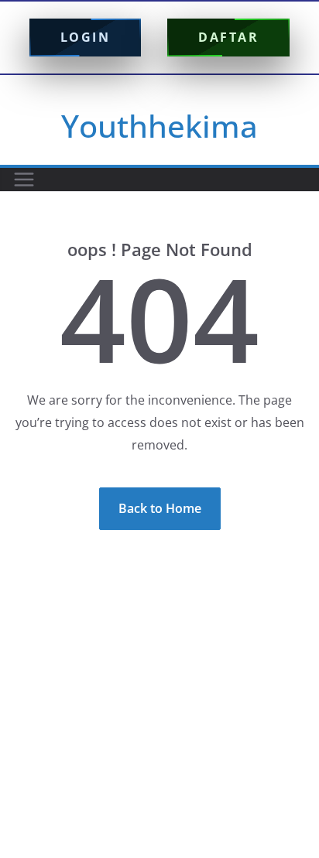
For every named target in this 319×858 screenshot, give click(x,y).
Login (85, 37)
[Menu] (24, 179)
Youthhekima (159, 125)
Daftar (228, 37)
